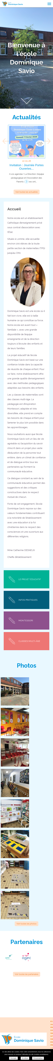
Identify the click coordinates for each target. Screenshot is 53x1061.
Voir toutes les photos (26, 924)
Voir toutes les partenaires (26, 974)
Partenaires (26, 941)
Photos (26, 665)
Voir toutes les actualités (26, 192)
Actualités (26, 117)
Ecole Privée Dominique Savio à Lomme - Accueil (12, 4)
